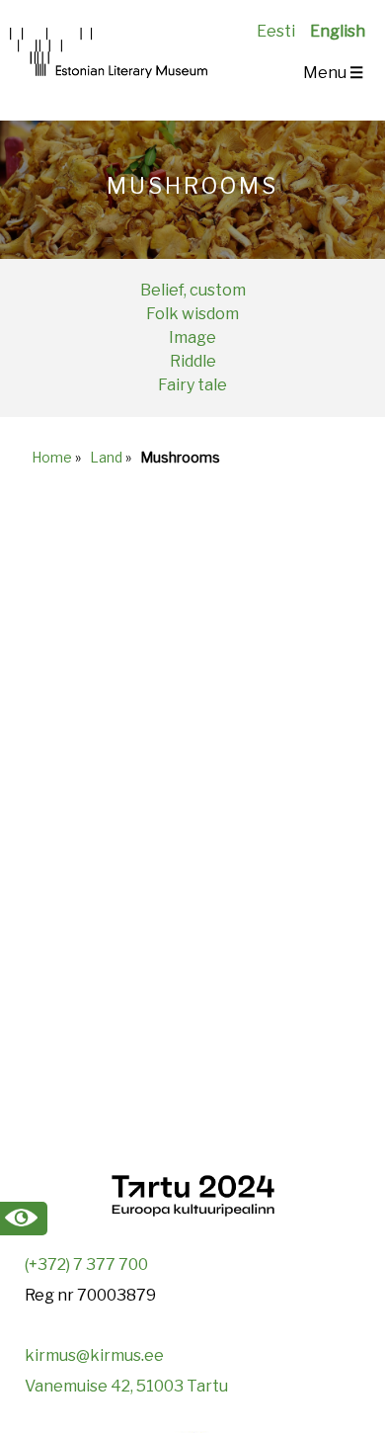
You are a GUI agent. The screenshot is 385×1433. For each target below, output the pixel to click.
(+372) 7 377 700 (86, 1264)
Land (106, 457)
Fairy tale (192, 385)
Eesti (276, 31)
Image (192, 337)
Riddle (193, 361)
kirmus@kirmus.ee (94, 1355)
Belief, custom (193, 290)
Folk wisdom (192, 313)
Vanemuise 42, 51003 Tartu (126, 1386)
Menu (333, 72)
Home (52, 457)
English (337, 31)
